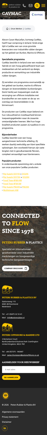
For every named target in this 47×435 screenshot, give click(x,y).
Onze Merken (16, 29)
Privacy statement (10, 416)
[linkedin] (5, 428)
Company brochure (13, 268)
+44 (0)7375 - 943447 (12, 352)
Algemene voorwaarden (13, 411)
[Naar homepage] (11, 5)
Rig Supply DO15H (11, 177)
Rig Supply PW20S (11, 187)
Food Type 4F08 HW (12, 180)
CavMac (28, 29)
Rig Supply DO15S (11, 173)
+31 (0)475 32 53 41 (12, 314)
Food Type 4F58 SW (12, 183)
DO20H (26, 177)
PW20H (25, 187)
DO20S (25, 173)
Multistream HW (10, 190)
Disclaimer (6, 422)
